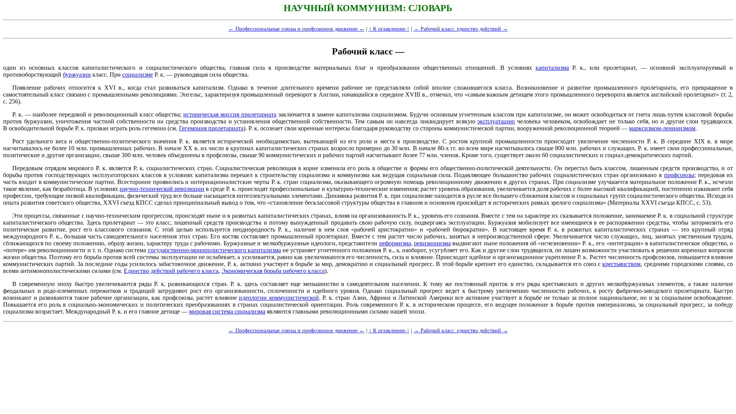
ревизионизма (432, 243)
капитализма (552, 67)
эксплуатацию (496, 121)
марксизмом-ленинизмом (662, 128)
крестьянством (621, 264)
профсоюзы (679, 175)
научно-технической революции (162, 189)
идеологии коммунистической (279, 297)
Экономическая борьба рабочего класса (273, 271)
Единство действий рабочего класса (171, 271)
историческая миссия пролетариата (229, 114)
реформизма (395, 243)
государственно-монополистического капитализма (214, 250)
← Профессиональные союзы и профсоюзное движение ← (296, 29)
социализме (137, 74)
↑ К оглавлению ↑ (389, 29)
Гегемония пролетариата (211, 128)
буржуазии (77, 74)
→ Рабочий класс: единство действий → (461, 29)
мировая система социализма (227, 311)
